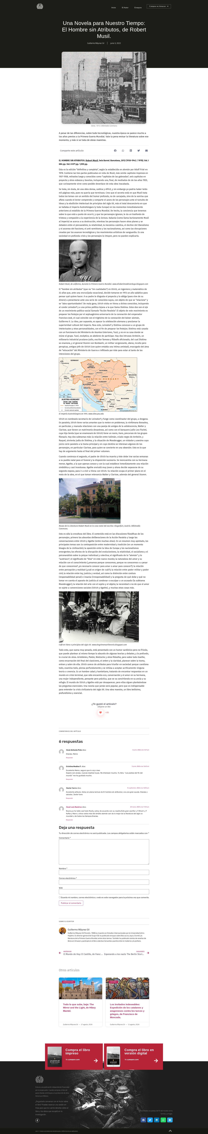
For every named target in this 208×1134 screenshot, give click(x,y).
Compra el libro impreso (77, 1051)
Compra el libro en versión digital (139, 1051)
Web (61, 888)
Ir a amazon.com (73, 1059)
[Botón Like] (101, 713)
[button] (115, 150)
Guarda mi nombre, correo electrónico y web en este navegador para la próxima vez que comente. (105, 897)
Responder (69, 757)
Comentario (65, 838)
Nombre (63, 869)
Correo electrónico (68, 878)
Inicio (113, 8)
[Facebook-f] (37, 1120)
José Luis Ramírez (74, 807)
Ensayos (138, 8)
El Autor (125, 8)
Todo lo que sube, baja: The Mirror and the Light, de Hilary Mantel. (79, 1007)
